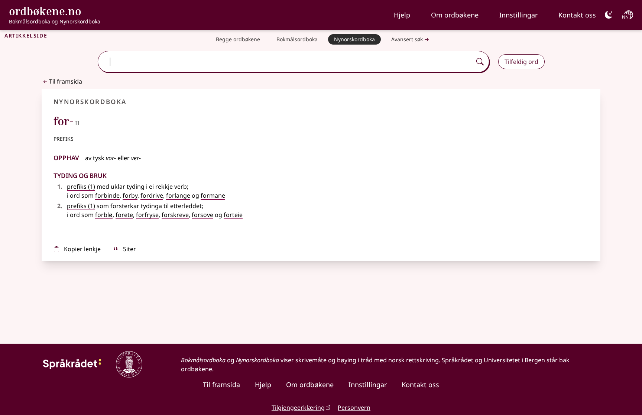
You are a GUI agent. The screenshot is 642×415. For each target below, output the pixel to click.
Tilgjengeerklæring (298, 407)
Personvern (354, 407)
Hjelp (402, 14)
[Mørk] (608, 15)
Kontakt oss (577, 14)
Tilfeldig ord (521, 62)
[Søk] (480, 61)
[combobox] (285, 61)
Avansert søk (407, 39)
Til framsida (65, 81)
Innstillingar (518, 14)
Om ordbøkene (455, 14)
